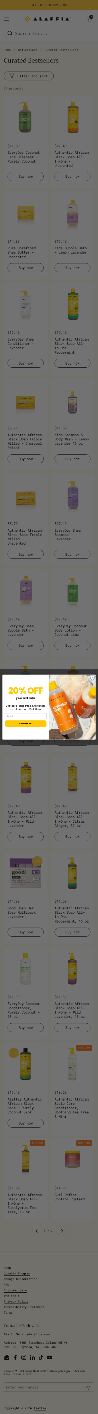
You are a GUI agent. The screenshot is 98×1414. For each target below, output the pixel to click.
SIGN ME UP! (25, 723)
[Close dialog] (92, 678)
